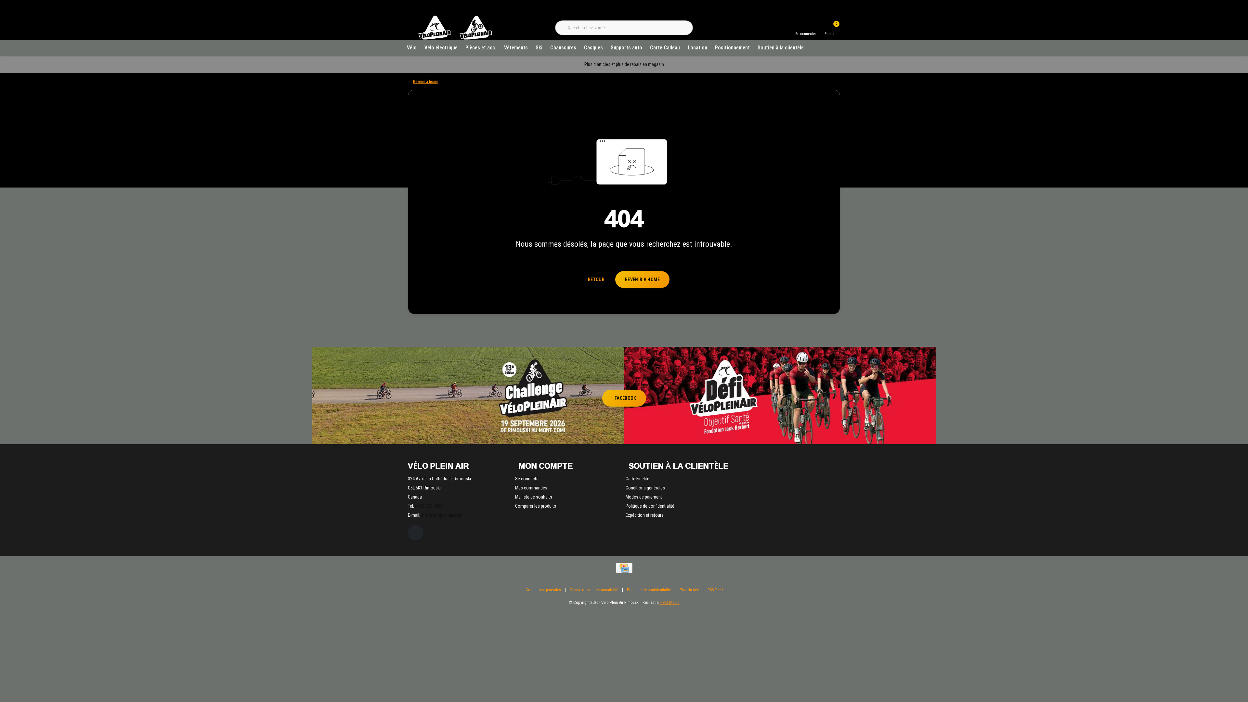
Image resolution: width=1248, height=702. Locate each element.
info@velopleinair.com (441, 515)
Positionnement (732, 48)
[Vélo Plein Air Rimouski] (455, 39)
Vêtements (516, 48)
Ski (539, 48)
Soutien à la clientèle (781, 48)
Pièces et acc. (480, 48)
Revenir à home (642, 279)
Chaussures (563, 48)
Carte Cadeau (665, 48)
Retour (596, 279)
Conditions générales (543, 589)
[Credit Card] (624, 568)
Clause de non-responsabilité (594, 589)
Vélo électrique (441, 48)
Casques (593, 48)
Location (697, 48)
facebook (625, 398)
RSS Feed (715, 589)
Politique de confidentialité (649, 589)
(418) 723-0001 (429, 506)
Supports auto (626, 48)
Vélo (412, 48)
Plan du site (689, 589)
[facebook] (415, 532)
